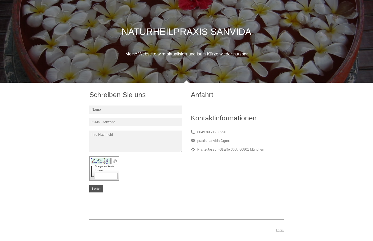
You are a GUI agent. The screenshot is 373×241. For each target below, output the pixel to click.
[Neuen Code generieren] (114, 161)
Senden (96, 188)
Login (280, 230)
